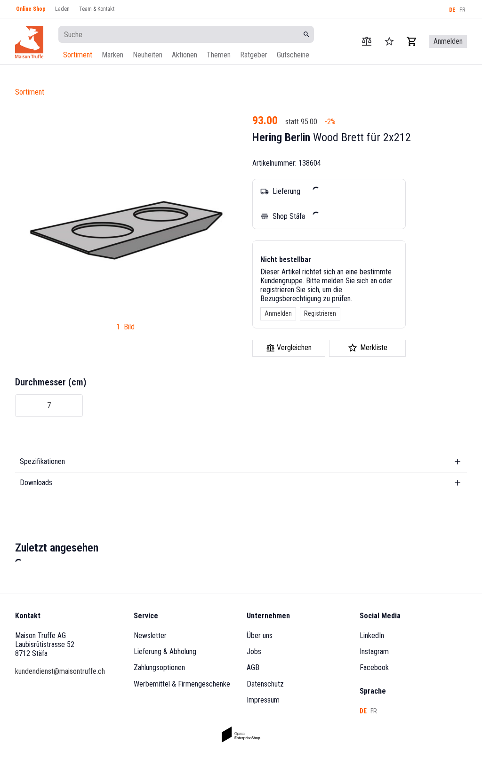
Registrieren (320, 313)
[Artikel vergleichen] (367, 41)
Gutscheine (293, 54)
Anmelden (278, 313)
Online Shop (31, 9)
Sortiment (77, 54)
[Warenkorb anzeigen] (412, 41)
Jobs (254, 651)
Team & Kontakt (96, 9)
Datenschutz (265, 683)
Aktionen (184, 54)
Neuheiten (147, 54)
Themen (219, 54)
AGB (253, 667)
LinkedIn (372, 635)
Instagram (374, 651)
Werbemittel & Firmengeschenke (182, 683)
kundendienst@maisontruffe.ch (60, 671)
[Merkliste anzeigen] (389, 41)
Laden (62, 9)
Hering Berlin (281, 137)
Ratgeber (253, 54)
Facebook (374, 667)
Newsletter (150, 635)
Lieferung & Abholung (165, 651)
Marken (112, 54)
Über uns (260, 635)
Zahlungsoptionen (159, 667)
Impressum (263, 699)
